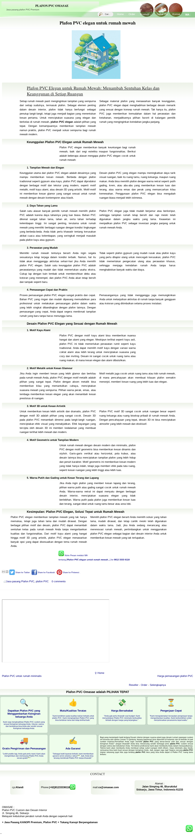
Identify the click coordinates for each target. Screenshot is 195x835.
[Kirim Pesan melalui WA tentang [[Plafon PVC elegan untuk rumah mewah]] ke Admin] (189, 829)
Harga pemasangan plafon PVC (175, 676)
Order (132, 14)
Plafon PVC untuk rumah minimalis (22, 676)
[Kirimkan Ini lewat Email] (3, 571)
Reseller (126, 685)
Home (120, 14)
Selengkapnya (150, 685)
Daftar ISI (162, 14)
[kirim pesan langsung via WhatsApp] (72, 787)
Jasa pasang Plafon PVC (20, 581)
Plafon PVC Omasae (51, 5)
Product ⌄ (146, 14)
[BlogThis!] (7, 571)
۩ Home (99, 673)
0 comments (59, 581)
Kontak (176, 14)
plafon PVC (42, 581)
